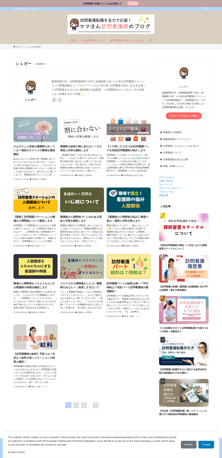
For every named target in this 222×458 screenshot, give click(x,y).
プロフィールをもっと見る (183, 115)
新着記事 (163, 195)
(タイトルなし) (166, 177)
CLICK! (133, 3)
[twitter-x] (202, 9)
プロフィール (166, 191)
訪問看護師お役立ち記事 (175, 159)
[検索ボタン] (150, 40)
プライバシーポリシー (170, 188)
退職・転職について (173, 166)
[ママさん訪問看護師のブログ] (111, 24)
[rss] (206, 9)
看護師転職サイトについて (176, 139)
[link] (54, 100)
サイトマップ (166, 184)
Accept (206, 444)
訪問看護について (172, 152)
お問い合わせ (166, 180)
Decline (189, 444)
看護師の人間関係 (172, 132)
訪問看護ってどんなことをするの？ (181, 145)
